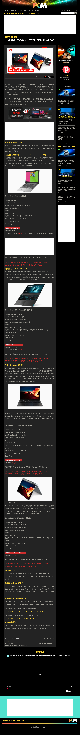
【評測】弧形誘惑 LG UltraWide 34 (46, 643)
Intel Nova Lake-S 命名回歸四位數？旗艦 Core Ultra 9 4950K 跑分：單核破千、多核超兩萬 (66, 102)
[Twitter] (74, 10)
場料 (12, 37)
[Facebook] (63, 10)
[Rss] (76, 10)
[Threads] (69, 10)
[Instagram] (65, 10)
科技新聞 (8, 37)
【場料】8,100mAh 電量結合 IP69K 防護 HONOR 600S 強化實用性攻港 (66, 138)
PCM (10, 77)
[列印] (42, 77)
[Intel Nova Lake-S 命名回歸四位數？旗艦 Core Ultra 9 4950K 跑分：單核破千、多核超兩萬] (66, 93)
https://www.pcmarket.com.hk (66, 77)
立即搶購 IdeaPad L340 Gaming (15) (14, 344)
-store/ (33, 618)
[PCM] (66, 69)
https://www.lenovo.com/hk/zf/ (14, 611)
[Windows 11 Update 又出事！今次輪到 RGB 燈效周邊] (66, 113)
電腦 (15, 37)
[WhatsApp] (33, 77)
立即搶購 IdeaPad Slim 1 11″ (12, 228)
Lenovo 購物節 (15, 638)
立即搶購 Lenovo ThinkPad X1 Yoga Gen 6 (16, 552)
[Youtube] (67, 10)
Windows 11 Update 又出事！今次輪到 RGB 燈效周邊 (66, 120)
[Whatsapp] (71, 10)
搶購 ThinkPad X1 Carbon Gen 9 (13, 460)
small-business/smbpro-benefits (34, 611)
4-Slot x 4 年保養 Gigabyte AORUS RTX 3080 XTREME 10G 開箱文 (16, 644)
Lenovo (10, 638)
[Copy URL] (39, 77)
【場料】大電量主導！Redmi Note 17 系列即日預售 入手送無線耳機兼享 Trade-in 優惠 (66, 129)
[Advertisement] (40, 24)
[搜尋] (75, 13)
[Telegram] (36, 77)
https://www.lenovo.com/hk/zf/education (18, 618)
